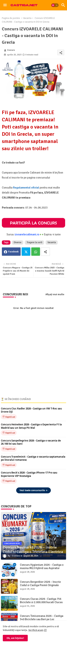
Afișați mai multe (54, 294)
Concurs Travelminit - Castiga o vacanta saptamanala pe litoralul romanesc (33, 458)
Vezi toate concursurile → (33, 490)
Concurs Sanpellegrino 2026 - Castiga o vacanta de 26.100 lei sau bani (31, 442)
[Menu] (5, 5)
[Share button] (45, 251)
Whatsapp (35, 251)
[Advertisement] (33, 360)
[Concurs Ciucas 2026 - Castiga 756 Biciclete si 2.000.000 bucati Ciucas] (9, 603)
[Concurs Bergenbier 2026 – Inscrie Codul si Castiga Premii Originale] (9, 586)
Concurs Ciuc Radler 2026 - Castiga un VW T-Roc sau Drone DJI (31, 410)
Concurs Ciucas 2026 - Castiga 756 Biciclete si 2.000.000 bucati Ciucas (41, 600)
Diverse (17, 242)
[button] (55, 5)
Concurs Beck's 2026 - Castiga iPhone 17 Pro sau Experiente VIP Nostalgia (29, 474)
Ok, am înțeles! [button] (15, 638)
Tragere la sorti (34, 242)
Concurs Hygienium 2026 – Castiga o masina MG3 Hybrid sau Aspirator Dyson (41, 568)
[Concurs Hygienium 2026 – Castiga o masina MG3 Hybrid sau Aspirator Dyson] (9, 569)
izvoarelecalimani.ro (27, 234)
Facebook (13, 251)
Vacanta (27, 18)
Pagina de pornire (11, 18)
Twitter (26, 251)
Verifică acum (35, 630)
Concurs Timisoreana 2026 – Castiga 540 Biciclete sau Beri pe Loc (41, 617)
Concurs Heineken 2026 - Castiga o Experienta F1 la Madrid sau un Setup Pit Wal (31, 426)
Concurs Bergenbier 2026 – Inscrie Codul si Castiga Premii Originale (40, 583)
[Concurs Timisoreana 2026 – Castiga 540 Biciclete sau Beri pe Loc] (9, 620)
